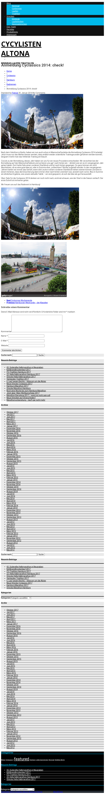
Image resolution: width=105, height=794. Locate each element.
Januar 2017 (12, 426)
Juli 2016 (10, 440)
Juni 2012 (11, 547)
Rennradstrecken (19, 24)
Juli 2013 (10, 522)
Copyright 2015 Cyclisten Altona (15, 792)
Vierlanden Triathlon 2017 (18, 379)
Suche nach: (6, 355)
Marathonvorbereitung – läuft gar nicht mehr (26, 400)
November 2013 (13, 512)
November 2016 (13, 431)
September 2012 (14, 540)
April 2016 (11, 447)
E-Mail (4, 341)
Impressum (12, 34)
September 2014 (14, 489)
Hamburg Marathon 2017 (17, 386)
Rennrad (15, 6)
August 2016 (12, 438)
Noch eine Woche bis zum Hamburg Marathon (26, 391)
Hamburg (11, 80)
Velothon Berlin (60, 760)
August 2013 (12, 519)
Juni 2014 (11, 496)
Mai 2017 (10, 419)
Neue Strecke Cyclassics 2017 (19, 384)
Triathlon (16, 13)
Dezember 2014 (14, 482)
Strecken (10, 16)
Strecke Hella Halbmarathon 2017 (21, 377)
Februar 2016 (12, 452)
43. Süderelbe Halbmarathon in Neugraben (25, 367)
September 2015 (14, 461)
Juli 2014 (10, 494)
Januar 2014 (12, 508)
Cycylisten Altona (21, 48)
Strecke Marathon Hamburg (19, 388)
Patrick (15, 93)
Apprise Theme (35, 792)
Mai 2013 (10, 526)
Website (4, 345)
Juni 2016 (11, 442)
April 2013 (11, 529)
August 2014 (12, 491)
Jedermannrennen (42, 760)
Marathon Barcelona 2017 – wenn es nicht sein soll (28, 395)
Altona (3, 760)
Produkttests (12, 32)
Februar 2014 (12, 505)
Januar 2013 (12, 536)
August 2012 (12, 543)
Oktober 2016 (12, 433)
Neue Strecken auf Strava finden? (21, 398)
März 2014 (11, 503)
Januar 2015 (12, 480)
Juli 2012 (10, 545)
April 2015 (11, 473)
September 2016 (14, 435)
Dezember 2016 (14, 428)
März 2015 (11, 475)
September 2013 (14, 517)
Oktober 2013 (12, 515)
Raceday (10, 29)
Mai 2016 (10, 445)
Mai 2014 (10, 498)
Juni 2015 (11, 468)
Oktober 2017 (12, 412)
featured (21, 759)
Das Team (11, 26)
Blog (9, 3)
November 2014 (13, 484)
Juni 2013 (11, 524)
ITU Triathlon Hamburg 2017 (19, 372)
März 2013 (11, 531)
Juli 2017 (10, 414)
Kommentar (6, 331)
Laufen (15, 11)
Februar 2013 (12, 533)
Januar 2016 (12, 454)
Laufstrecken (18, 21)
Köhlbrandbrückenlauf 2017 (18, 370)
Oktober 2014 (12, 487)
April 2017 (11, 421)
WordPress (58, 792)
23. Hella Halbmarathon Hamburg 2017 (23, 374)
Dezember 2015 (14, 456)
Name (4, 336)
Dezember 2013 (14, 510)
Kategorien (6, 598)
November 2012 (13, 538)
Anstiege (16, 19)
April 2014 (11, 501)
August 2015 (12, 463)
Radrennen (11, 84)
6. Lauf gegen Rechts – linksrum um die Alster (26, 381)
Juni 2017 (11, 417)
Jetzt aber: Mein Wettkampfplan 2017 (23, 393)
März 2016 (11, 449)
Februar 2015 (12, 477)
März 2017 (11, 424)
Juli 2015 (10, 466)
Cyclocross (17, 8)
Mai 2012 (10, 550)
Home (9, 71)
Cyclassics (11, 75)
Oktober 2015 (12, 459)
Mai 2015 (10, 470)
